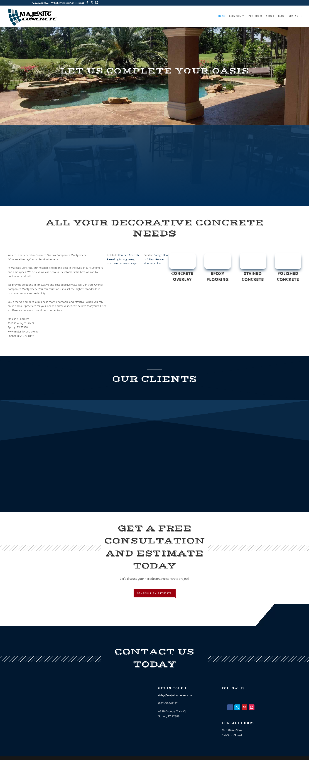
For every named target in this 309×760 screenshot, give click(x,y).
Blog (281, 16)
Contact (294, 16)
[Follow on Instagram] (251, 707)
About (270, 16)
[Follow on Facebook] (230, 707)
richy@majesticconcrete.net (175, 695)
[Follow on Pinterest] (244, 707)
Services (235, 16)
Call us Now (154, 193)
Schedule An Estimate (154, 593)
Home (221, 16)
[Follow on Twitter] (237, 707)
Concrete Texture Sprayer (122, 263)
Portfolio (255, 16)
